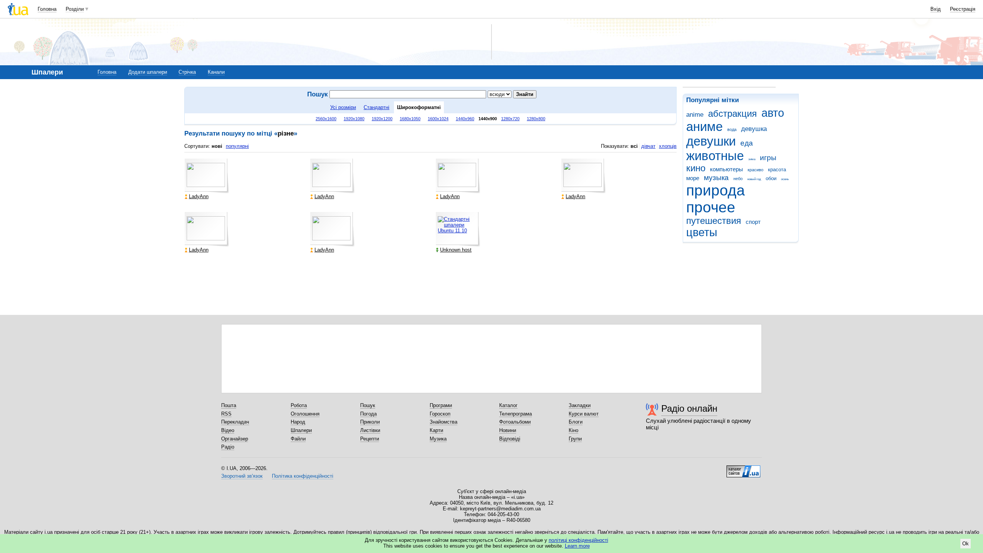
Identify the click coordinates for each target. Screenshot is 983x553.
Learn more (577, 546)
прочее (710, 207)
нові (217, 146)
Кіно (573, 430)
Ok (965, 543)
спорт (753, 222)
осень (785, 179)
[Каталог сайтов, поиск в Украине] (743, 468)
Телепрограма (515, 414)
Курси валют (584, 414)
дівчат (648, 146)
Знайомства (443, 422)
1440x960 (465, 118)
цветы (701, 232)
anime (694, 114)
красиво (755, 169)
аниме (704, 126)
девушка (754, 128)
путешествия (713, 221)
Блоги (576, 422)
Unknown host (456, 250)
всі (634, 146)
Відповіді (509, 439)
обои (771, 178)
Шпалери (301, 430)
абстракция (732, 114)
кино (695, 168)
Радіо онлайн (689, 408)
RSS (226, 414)
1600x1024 (438, 118)
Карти (436, 430)
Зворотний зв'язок (242, 476)
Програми (441, 405)
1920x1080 (354, 118)
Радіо (227, 447)
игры (768, 158)
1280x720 (510, 118)
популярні (237, 146)
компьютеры (726, 169)
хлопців (668, 146)
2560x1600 (326, 118)
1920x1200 (382, 118)
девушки (711, 141)
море (692, 178)
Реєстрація (962, 9)
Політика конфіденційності (302, 476)
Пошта (228, 405)
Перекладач (235, 422)
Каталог (508, 405)
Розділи (75, 9)
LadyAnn (199, 196)
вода (731, 129)
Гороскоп (440, 414)
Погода (368, 414)
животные (715, 156)
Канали (216, 72)
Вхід (935, 9)
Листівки (370, 430)
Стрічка (187, 72)
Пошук (367, 405)
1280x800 (536, 118)
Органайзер (234, 439)
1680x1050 (410, 118)
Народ (298, 422)
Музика (438, 439)
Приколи (370, 422)
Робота (299, 405)
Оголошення (305, 414)
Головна (47, 9)
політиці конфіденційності (578, 540)
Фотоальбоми (515, 422)
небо (738, 178)
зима (751, 159)
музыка (716, 178)
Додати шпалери (147, 72)
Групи (575, 439)
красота (777, 169)
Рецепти (369, 439)
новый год (754, 179)
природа (715, 190)
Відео (227, 430)
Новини (507, 430)
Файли (298, 439)
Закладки (580, 405)
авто (772, 113)
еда (746, 143)
